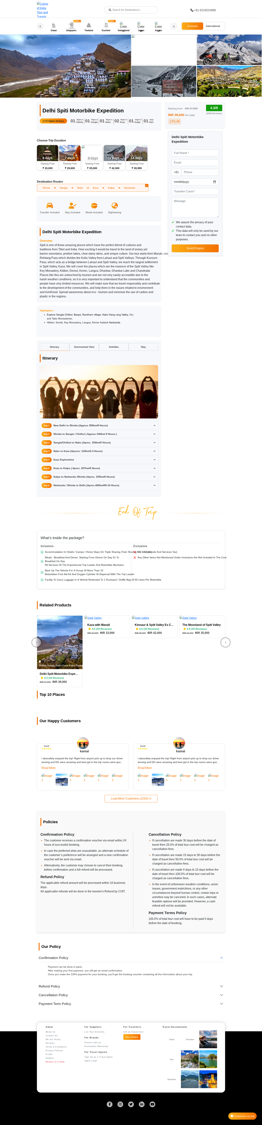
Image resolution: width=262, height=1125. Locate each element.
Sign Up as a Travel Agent (98, 1057)
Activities (114, 346)
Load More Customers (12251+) (131, 798)
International (213, 26)
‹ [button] (40, 26)
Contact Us (52, 1036)
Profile (49, 1054)
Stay (143, 346)
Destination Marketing (96, 1046)
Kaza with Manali (98, 624)
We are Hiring (53, 1039)
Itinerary (54, 346)
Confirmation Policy (53, 958)
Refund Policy (49, 986)
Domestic (192, 26)
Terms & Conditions (56, 1047)
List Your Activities (94, 1032)
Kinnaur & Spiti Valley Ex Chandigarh (155, 624)
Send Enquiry (195, 248)
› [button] (173, 26)
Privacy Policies (54, 1050)
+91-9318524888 (205, 10)
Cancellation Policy (53, 995)
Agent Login (90, 1061)
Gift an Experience (133, 1032)
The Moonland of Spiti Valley (201, 624)
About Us (50, 1032)
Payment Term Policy (55, 1004)
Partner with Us (92, 1042)
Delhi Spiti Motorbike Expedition (60, 673)
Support (50, 1058)
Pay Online (132, 1037)
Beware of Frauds (55, 1062)
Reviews (50, 1043)
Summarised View (84, 346)
